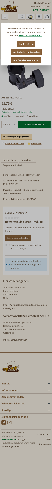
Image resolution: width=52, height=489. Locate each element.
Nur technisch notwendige (26, 52)
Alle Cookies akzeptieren (26, 60)
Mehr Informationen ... (30, 35)
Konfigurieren (26, 44)
